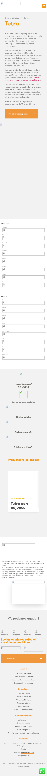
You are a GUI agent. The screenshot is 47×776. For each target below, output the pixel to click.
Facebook (4, 634)
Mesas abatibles (23, 706)
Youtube (38, 634)
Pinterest (27, 634)
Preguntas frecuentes (23, 673)
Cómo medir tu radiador (23, 683)
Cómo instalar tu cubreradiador (23, 680)
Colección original (23, 703)
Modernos (25, 18)
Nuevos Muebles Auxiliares (23, 710)
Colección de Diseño (23, 697)
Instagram (16, 634)
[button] (44, 6)
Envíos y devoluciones (23, 726)
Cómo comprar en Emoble (24, 677)
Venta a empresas (23, 730)
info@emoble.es (23, 756)
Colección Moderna (23, 700)
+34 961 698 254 (27, 752)
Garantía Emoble (23, 723)
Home (4, 764)
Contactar (10, 658)
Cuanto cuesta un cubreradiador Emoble (23, 733)
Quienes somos (23, 720)
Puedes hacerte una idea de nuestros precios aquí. (23, 78)
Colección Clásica (23, 693)
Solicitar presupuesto (18, 114)
